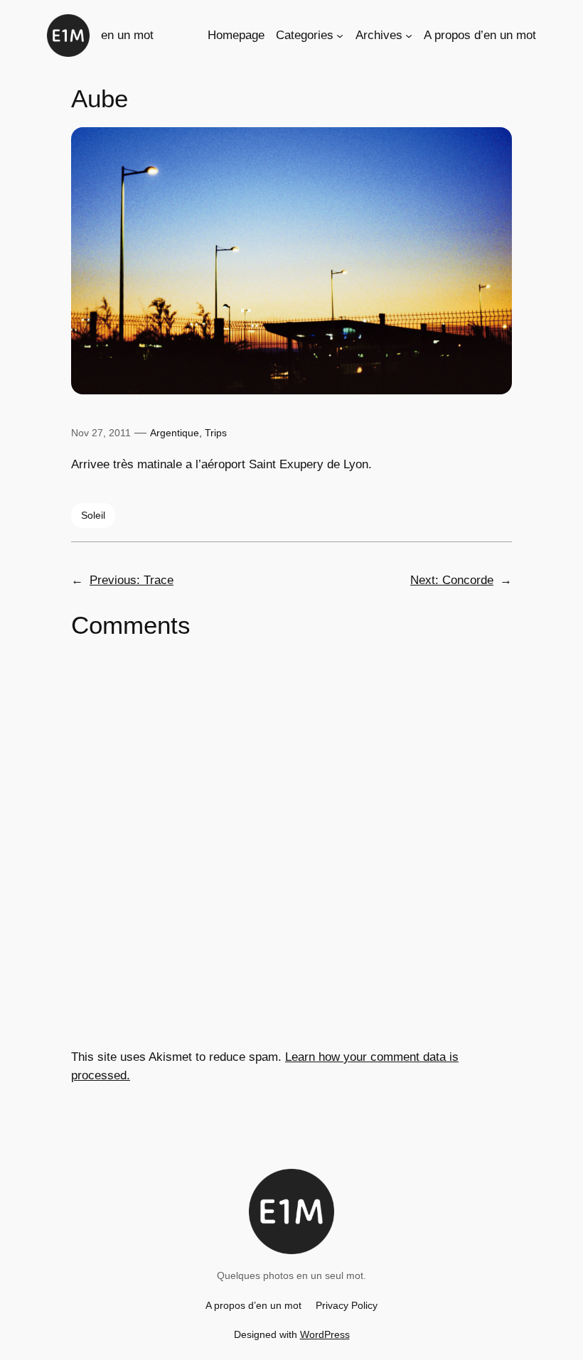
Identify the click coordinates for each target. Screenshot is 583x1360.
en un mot (127, 35)
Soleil (93, 515)
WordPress (325, 1334)
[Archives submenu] (408, 35)
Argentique (174, 432)
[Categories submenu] (339, 35)
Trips (216, 432)
